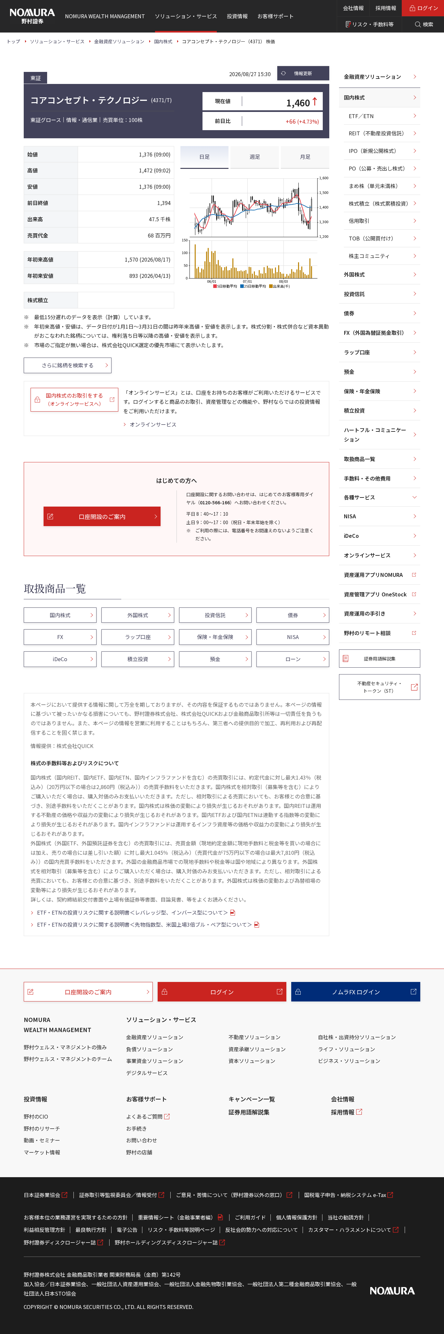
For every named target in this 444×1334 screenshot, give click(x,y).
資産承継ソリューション (257, 1049)
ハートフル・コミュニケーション (375, 434)
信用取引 (359, 221)
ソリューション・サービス (161, 1019)
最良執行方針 (91, 1229)
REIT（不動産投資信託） (378, 133)
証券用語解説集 (249, 1112)
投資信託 (354, 294)
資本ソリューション (252, 1061)
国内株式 (354, 97)
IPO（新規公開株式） (374, 151)
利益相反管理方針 (44, 1229)
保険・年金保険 (362, 391)
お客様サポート (146, 1099)
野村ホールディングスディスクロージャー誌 (166, 1242)
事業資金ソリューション (154, 1061)
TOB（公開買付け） (372, 238)
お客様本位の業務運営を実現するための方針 (76, 1217)
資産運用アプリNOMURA (373, 575)
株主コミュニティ (369, 256)
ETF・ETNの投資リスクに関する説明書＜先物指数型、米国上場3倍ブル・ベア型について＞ (144, 924)
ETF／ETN (361, 116)
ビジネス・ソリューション (349, 1061)
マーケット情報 (42, 1152)
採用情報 (385, 8)
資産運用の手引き (364, 613)
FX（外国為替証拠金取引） (375, 332)
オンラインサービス (153, 424)
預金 (349, 371)
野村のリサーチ (42, 1128)
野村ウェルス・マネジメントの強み (65, 1047)
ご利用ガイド (250, 1217)
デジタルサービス (147, 1073)
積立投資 (354, 410)
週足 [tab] (255, 156)
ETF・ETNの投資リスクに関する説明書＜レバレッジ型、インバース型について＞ (132, 912)
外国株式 (354, 274)
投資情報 (35, 1099)
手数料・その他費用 (367, 478)
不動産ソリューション (255, 1037)
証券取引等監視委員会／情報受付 (118, 1195)
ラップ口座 (357, 352)
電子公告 (127, 1229)
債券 (349, 313)
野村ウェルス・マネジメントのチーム (68, 1059)
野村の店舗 (139, 1152)
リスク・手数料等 (373, 24)
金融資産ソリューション (372, 76)
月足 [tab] (305, 156)
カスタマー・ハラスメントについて (349, 1229)
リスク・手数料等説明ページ (181, 1229)
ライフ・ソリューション (346, 1049)
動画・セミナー (42, 1140)
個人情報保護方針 (297, 1217)
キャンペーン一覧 (252, 1099)
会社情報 (353, 8)
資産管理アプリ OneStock (375, 594)
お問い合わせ (141, 1140)
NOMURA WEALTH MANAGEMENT (57, 1024)
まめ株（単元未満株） (375, 186)
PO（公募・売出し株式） (378, 168)
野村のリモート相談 (367, 633)
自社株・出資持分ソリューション (357, 1037)
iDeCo (351, 535)
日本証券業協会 (42, 1195)
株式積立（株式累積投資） (380, 203)
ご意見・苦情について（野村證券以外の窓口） (230, 1195)
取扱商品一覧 (359, 459)
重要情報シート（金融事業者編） (177, 1217)
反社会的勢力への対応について (261, 1229)
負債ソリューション (149, 1049)
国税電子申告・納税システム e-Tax (345, 1195)
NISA (350, 516)
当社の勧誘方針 (346, 1217)
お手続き (136, 1128)
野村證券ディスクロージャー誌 (60, 1242)
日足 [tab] (204, 156)
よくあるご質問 (144, 1116)
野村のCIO (36, 1116)
